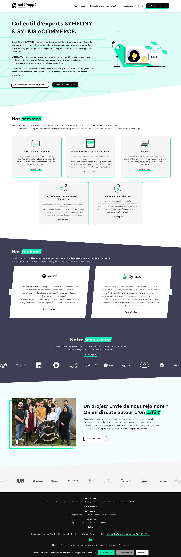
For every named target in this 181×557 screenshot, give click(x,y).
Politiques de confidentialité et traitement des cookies (92, 545)
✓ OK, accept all (106, 552)
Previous (12, 292)
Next (169, 292)
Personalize (142, 552)
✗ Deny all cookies (125, 552)
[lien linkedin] (90, 540)
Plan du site (124, 545)
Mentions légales (59, 545)
